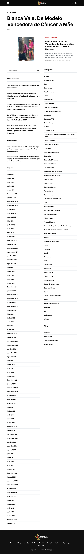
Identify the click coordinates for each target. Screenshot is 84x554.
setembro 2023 (12, 306)
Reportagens (67, 543)
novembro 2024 (12, 252)
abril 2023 (10, 326)
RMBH (46, 261)
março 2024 (11, 283)
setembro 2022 (12, 353)
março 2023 (11, 329)
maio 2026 (10, 182)
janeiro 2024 (11, 291)
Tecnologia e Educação (52, 303)
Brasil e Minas (48, 99)
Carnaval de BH (49, 103)
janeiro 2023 (11, 337)
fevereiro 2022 (12, 380)
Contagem (47, 115)
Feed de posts (48, 336)
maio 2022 (10, 368)
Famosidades (48, 191)
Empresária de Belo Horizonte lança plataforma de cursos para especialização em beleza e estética (23, 149)
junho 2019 (11, 504)
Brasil (46, 96)
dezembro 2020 (12, 434)
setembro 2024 (12, 260)
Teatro (46, 299)
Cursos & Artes (49, 130)
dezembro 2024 (12, 248)
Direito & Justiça (49, 140)
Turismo (47, 307)
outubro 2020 (11, 442)
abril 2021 (10, 419)
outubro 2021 (11, 395)
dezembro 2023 (12, 295)
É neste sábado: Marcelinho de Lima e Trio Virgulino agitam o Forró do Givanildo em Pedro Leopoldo (23, 96)
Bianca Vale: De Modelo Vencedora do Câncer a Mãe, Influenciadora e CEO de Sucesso (59, 45)
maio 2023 (10, 322)
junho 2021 (11, 411)
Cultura (46, 127)
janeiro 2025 (11, 244)
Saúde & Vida (48, 272)
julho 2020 (10, 454)
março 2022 (11, 376)
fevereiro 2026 (12, 194)
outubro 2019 (11, 488)
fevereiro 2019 (12, 520)
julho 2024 (10, 267)
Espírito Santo (48, 179)
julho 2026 (10, 174)
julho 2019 (10, 500)
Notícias (47, 37)
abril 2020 (10, 465)
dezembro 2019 (12, 481)
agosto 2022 (11, 357)
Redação (50, 543)
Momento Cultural (50, 233)
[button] (8, 3)
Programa (47, 257)
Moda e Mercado (49, 222)
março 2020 (11, 469)
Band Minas (48, 88)
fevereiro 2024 (12, 287)
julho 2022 (10, 360)
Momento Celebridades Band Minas (56, 230)
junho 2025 (11, 225)
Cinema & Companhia (51, 107)
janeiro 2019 (11, 523)
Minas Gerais (48, 218)
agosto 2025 (11, 217)
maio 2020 (10, 461)
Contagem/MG (49, 119)
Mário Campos (49, 206)
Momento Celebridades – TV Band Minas (57, 226)
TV (45, 311)
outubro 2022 (11, 349)
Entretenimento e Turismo (52, 175)
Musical (46, 237)
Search (38, 70)
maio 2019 (10, 508)
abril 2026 (10, 186)
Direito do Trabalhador (51, 144)
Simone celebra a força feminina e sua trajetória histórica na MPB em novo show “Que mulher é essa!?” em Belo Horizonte (23, 106)
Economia (47, 148)
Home (12, 543)
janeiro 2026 (11, 198)
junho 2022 (11, 364)
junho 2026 (11, 178)
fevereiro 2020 (12, 473)
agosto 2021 (11, 403)
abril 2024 (10, 279)
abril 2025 (10, 232)
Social (46, 292)
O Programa (20, 543)
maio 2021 (10, 415)
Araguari (47, 76)
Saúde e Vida (48, 276)
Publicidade (42, 546)
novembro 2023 (12, 298)
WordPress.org (49, 344)
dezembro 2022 (12, 341)
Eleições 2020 (48, 168)
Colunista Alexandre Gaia (52, 111)
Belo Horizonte (49, 92)
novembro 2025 (12, 205)
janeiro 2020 (11, 477)
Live (45, 202)
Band (46, 84)
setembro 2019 (12, 492)
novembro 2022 (12, 345)
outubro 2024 (11, 256)
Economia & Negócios (51, 152)
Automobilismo (49, 80)
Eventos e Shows (50, 187)
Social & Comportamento (52, 296)
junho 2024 (11, 271)
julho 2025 (10, 221)
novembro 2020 (12, 438)
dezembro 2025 (12, 201)
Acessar (47, 332)
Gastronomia (48, 195)
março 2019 (11, 516)
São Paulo (47, 268)
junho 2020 (11, 457)
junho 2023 (11, 318)
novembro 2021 (12, 392)
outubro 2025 (11, 209)
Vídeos (46, 319)
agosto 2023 (11, 310)
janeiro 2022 (11, 384)
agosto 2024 (11, 263)
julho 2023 (10, 314)
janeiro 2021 (11, 430)
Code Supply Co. (49, 550)
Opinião (46, 253)
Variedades (54, 37)
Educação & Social (50, 164)
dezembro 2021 (12, 388)
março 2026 (11, 190)
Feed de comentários (51, 340)
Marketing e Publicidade (52, 210)
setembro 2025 (12, 213)
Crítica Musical (49, 123)
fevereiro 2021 (12, 426)
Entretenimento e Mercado (53, 171)
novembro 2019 (12, 485)
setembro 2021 (12, 399)
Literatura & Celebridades (52, 199)
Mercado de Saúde (50, 214)
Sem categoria (49, 280)
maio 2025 (10, 229)
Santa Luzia (48, 265)
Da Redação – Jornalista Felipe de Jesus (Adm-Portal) (59, 136)
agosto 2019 (11, 496)
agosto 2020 (11, 450)
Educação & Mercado (51, 160)
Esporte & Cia (48, 183)
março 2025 (11, 236)
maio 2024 (10, 275)
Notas (46, 245)
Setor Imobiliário (49, 288)
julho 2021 (10, 407)
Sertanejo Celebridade (51, 284)
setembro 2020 (12, 446)
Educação (47, 156)
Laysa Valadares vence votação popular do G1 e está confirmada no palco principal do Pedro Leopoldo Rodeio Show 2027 (23, 117)
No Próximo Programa (51, 241)
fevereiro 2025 (12, 240)
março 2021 (11, 423)
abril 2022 (10, 372)
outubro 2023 (11, 302)
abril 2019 (10, 512)
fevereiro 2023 (12, 333)
